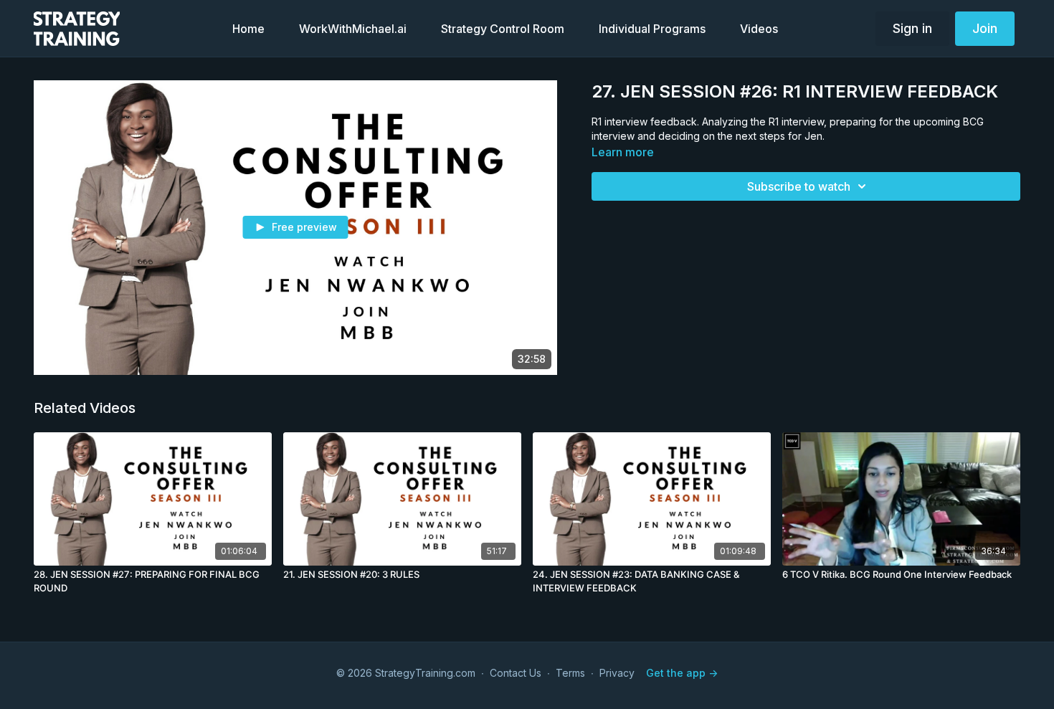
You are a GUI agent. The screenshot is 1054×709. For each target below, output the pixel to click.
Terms (570, 673)
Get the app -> (682, 673)
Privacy (617, 673)
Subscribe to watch (798, 186)
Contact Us (515, 673)
